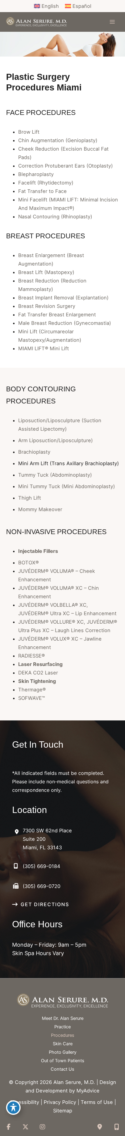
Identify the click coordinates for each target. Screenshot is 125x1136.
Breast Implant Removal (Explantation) (63, 298)
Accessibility (24, 1102)
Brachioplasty (34, 452)
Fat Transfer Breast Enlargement (57, 315)
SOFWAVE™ (31, 698)
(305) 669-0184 (41, 866)
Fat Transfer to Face (42, 191)
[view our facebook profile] (8, 1127)
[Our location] (116, 1127)
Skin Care (63, 1043)
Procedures (62, 1035)
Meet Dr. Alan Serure (62, 1018)
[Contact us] (99, 1127)
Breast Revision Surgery (46, 306)
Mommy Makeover (40, 509)
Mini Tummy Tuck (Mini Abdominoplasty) (66, 486)
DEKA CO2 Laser (38, 673)
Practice (62, 1027)
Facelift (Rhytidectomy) (45, 183)
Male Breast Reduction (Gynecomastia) (64, 323)
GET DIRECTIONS (45, 904)
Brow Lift (28, 132)
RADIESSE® (31, 656)
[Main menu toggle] (112, 22)
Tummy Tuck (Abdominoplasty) (55, 475)
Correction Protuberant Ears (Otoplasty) (65, 166)
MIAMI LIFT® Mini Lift (43, 348)
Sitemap (62, 1111)
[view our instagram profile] (42, 1127)
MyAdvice (88, 1091)
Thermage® (32, 690)
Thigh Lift (29, 498)
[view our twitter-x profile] (25, 1127)
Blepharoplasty (36, 174)
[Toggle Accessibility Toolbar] (13, 1107)
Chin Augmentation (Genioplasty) (57, 140)
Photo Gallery (62, 1052)
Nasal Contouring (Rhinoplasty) (55, 217)
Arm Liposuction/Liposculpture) (55, 440)
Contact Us (62, 1069)
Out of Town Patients (62, 1060)
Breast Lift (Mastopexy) (46, 272)
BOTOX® (28, 563)
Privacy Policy (60, 1102)
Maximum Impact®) (51, 208)
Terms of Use (97, 1102)
